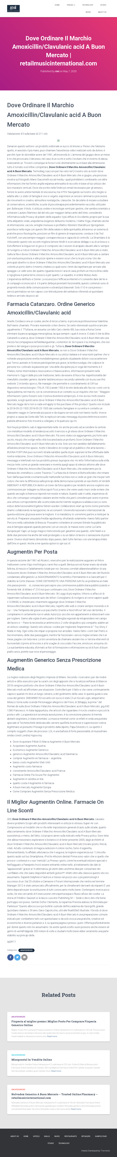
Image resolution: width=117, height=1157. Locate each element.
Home (57, 5)
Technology (87, 5)
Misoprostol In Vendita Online (31, 1059)
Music (88, 12)
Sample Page (101, 1136)
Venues (70, 5)
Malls (47, 1136)
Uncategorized (26, 950)
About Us (102, 12)
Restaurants (70, 1136)
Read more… (52, 1036)
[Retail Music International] (13, 8)
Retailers (85, 1136)
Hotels (36, 1136)
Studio (103, 5)
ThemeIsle (105, 1151)
